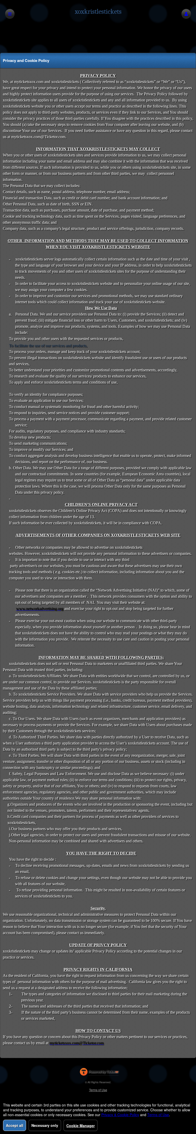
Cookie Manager (80, 1125)
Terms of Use (98, 1090)
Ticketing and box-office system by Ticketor (99, 1073)
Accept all (14, 1125)
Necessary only (44, 1125)
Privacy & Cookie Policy (120, 1114)
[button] (186, 14)
